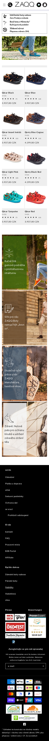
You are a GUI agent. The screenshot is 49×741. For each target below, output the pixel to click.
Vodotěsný (10, 593)
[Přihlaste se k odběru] (43, 666)
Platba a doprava (13, 483)
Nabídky (9, 587)
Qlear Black (8, 92)
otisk (7, 490)
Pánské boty (11, 581)
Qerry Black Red (33, 172)
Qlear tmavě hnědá (11, 132)
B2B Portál (10, 551)
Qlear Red (30, 211)
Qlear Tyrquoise (10, 211)
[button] (10, 5)
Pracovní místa (12, 544)
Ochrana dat (11, 502)
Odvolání (9, 477)
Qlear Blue (30, 92)
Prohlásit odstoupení (18, 515)
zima (7, 600)
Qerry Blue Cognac (34, 132)
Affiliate (9, 557)
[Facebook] (24, 725)
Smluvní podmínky (14, 496)
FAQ (7, 538)
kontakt (9, 531)
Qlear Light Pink (10, 172)
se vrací (9, 509)
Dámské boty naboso (15, 574)
